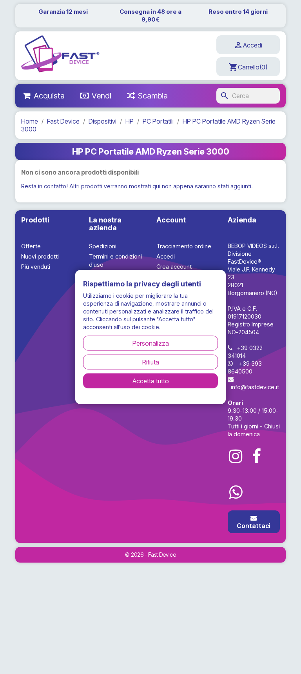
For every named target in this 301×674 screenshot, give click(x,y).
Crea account (174, 266)
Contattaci (253, 526)
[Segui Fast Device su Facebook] (257, 456)
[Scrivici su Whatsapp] (235, 492)
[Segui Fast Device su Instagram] (235, 456)
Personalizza (150, 343)
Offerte (31, 246)
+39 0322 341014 (245, 351)
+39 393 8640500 (245, 367)
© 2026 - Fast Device (150, 554)
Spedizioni (102, 246)
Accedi (165, 256)
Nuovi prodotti (40, 256)
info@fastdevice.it (255, 387)
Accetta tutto (150, 380)
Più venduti (35, 266)
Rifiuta (150, 362)
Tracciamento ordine (183, 246)
